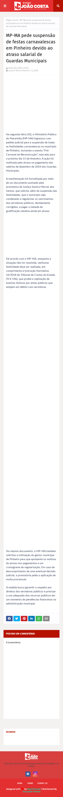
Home (19, 783)
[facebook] (27, 773)
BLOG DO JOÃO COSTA (18, 68)
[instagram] (35, 773)
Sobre (30, 783)
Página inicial (12, 20)
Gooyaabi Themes (31, 791)
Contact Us (42, 783)
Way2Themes (33, 789)
